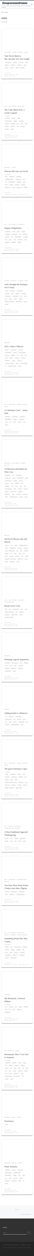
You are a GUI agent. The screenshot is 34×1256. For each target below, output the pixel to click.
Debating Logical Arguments (16, 659)
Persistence (9, 1121)
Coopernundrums (13, 1245)
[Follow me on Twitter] (14, 1252)
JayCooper (8, 72)
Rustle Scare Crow (12, 606)
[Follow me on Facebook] (17, 1252)
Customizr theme (26, 1247)
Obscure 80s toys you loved (16, 171)
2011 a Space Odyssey (13, 346)
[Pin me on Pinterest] (22, 1252)
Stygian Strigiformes (13, 228)
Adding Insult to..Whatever (15, 713)
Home (2, 12)
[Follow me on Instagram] (19, 1252)
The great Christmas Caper (15, 769)
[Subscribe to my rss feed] (11, 1252)
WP (10, 1247)
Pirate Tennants (10, 1166)
